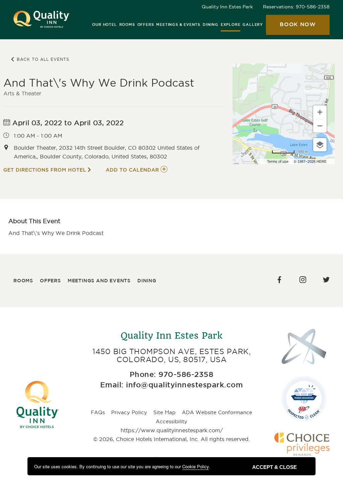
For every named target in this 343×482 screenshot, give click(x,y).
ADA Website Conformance (217, 412)
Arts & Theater (22, 93)
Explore (231, 25)
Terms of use (277, 161)
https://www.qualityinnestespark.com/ (172, 430)
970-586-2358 (313, 6)
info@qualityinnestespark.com (184, 385)
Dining (210, 25)
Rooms (127, 25)
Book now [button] (291, 28)
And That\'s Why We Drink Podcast (98, 83)
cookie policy (195, 466)
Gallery (253, 25)
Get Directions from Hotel (44, 170)
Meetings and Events (99, 281)
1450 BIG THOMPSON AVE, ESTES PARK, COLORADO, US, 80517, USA (171, 355)
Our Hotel (104, 25)
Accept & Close (274, 467)
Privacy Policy (129, 412)
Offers (145, 25)
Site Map (164, 412)
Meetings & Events (178, 25)
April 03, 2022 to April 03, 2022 (67, 123)
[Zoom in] (320, 112)
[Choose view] (320, 144)
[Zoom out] (320, 126)
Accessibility (171, 421)
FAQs (98, 412)
